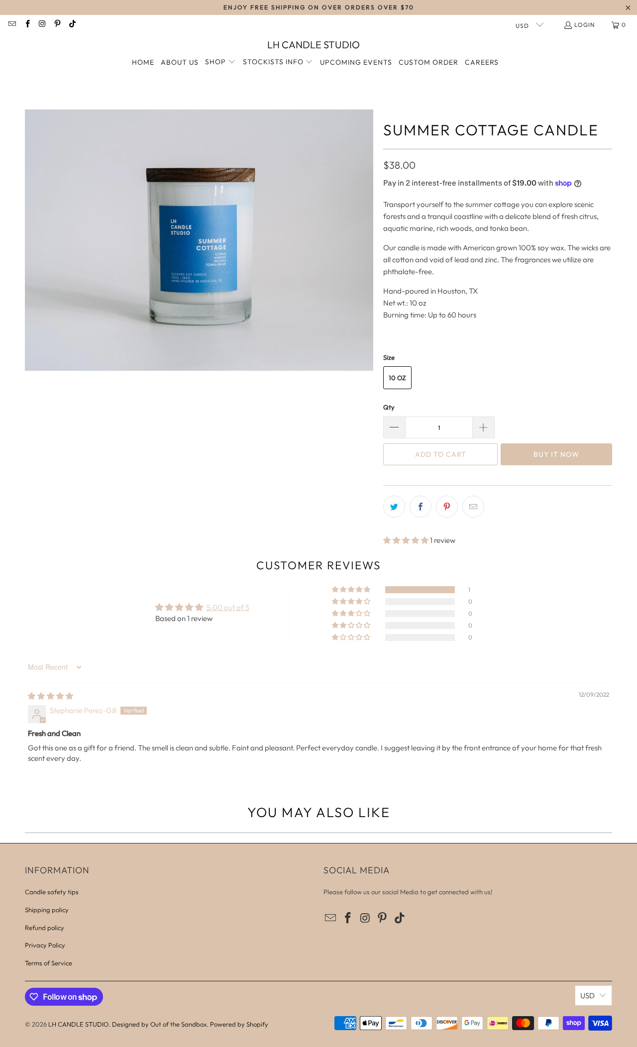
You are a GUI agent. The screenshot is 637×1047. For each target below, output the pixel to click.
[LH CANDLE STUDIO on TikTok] (72, 24)
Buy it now (556, 454)
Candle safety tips (52, 892)
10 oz (397, 378)
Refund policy (44, 928)
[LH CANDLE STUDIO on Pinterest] (57, 24)
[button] (220, 62)
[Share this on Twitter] (394, 507)
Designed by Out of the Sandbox (159, 1024)
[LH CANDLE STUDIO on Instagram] (42, 24)
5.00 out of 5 (228, 607)
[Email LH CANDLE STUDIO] (11, 24)
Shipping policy (47, 910)
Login (584, 24)
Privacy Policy (45, 945)
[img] (50, 696)
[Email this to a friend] (473, 507)
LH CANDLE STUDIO (78, 1024)
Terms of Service (48, 963)
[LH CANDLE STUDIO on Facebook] (26, 24)
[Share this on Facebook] (420, 507)
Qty (389, 407)
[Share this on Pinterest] (447, 507)
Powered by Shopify (239, 1024)
